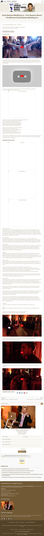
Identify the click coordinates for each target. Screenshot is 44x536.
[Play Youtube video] (22, 47)
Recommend (26, 533)
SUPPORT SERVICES (11, 522)
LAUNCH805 (25, 534)
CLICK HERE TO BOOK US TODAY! (8, 31)
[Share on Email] (27, 393)
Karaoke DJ (17, 522)
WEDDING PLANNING (6, 34)
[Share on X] (20, 393)
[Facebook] (2, 519)
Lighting (20, 529)
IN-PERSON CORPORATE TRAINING (30, 522)
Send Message (22, 451)
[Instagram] (4, 519)
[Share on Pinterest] (24, 393)
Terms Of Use (35, 533)
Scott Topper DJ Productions (20, 455)
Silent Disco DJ (22, 522)
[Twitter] (7, 519)
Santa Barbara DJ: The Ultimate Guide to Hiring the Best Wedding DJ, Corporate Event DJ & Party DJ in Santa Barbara (21, 477)
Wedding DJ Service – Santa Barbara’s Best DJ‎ (9, 399)
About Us (12, 529)
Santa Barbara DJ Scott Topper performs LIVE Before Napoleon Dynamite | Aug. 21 (15, 468)
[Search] (42, 404)
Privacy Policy (30, 533)
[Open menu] (42, 1)
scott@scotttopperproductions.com (9, 495)
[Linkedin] (11, 519)
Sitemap (18, 534)
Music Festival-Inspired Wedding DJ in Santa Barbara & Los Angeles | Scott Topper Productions (18, 470)
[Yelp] (13, 519)
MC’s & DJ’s (16, 529)
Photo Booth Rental (30, 529)
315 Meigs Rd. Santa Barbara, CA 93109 (9, 490)
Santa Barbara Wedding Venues (24, 531)
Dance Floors (24, 529)
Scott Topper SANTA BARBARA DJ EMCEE (9, 24)
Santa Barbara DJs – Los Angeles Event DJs (35, 399)
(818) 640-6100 (5, 494)
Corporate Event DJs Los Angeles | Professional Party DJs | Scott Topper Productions (16, 472)
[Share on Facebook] (17, 393)
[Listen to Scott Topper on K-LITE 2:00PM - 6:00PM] (22, 7)
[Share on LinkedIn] (22, 393)
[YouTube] (9, 519)
